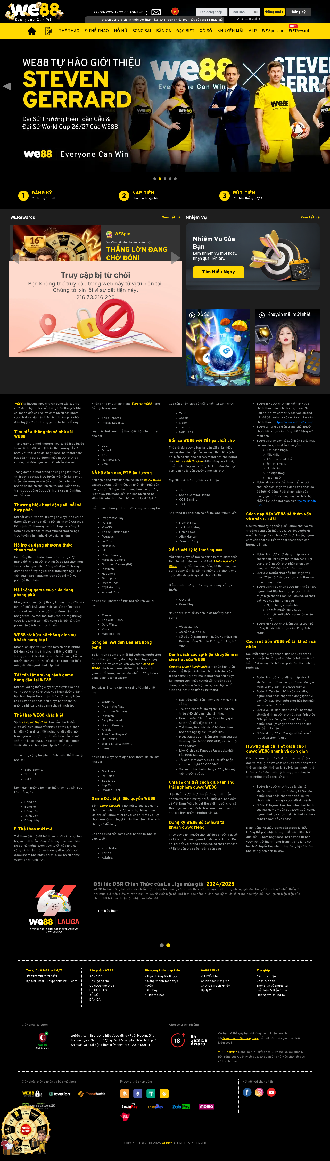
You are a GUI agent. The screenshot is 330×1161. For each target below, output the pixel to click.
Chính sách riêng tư (215, 981)
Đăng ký (299, 12)
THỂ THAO (69, 31)
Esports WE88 (141, 404)
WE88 (18, 404)
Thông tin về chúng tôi (272, 986)
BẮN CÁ (163, 31)
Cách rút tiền (266, 981)
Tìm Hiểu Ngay (218, 272)
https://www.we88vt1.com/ (293, 422)
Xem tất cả (171, 217)
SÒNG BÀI (141, 31)
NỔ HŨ (120, 31)
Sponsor (273, 31)
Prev (7, 86)
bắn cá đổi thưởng (189, 462)
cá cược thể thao (34, 722)
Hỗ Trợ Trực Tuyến (41, 977)
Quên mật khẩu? (248, 19)
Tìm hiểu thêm (108, 911)
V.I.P (253, 31)
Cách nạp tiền (266, 977)
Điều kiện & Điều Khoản (273, 990)
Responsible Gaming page (240, 1038)
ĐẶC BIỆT (185, 31)
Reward (299, 31)
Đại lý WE (207, 990)
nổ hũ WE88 (152, 480)
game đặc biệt (109, 806)
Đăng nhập (274, 12)
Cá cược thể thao (101, 986)
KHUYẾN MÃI (230, 31)
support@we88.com (63, 981)
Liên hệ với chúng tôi (271, 995)
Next (323, 86)
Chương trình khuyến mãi (188, 667)
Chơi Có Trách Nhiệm (216, 986)
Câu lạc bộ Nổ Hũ (101, 981)
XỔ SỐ (206, 31)
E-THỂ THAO (97, 31)
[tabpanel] (95, 258)
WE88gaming (227, 1052)
